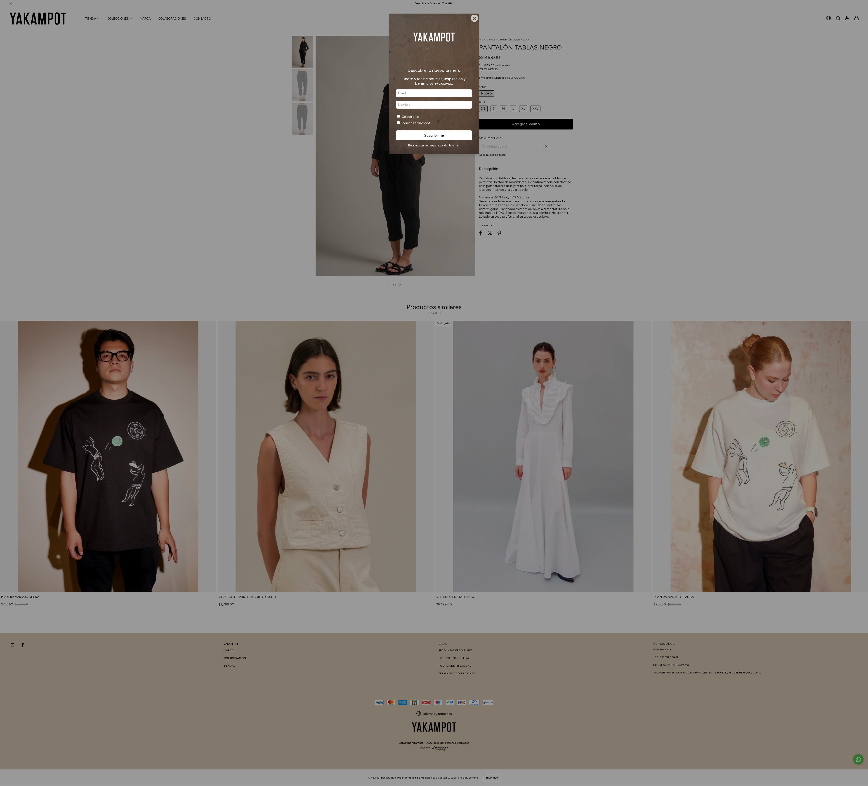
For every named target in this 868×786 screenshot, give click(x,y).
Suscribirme (434, 135)
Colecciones (411, 117)
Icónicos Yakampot (416, 123)
